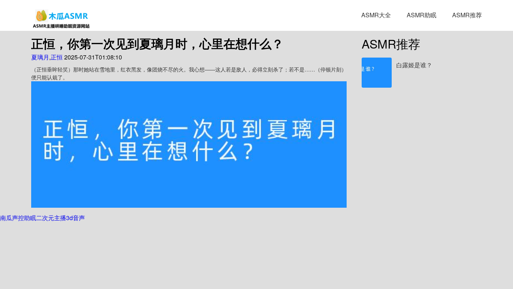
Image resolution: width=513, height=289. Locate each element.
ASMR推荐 (467, 15)
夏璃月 (40, 57)
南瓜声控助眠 (18, 217)
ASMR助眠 (421, 15)
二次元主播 (51, 217)
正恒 (57, 57)
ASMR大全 (376, 15)
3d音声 (75, 217)
